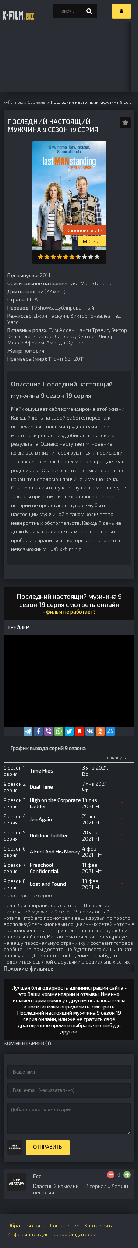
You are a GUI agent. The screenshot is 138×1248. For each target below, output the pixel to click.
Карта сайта (99, 1225)
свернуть (116, 757)
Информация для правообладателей (51, 1234)
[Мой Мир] (110, 731)
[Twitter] (69, 731)
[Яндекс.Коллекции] (79, 731)
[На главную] (18, 11)
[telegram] (28, 731)
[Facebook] (38, 731)
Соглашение (64, 1225)
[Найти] (89, 11)
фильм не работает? (71, 611)
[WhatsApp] (58, 731)
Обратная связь (26, 1225)
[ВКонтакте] (89, 731)
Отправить (47, 1147)
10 (97, 257)
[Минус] (110, 1174)
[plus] (127, 1174)
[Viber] (48, 731)
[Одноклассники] (100, 731)
